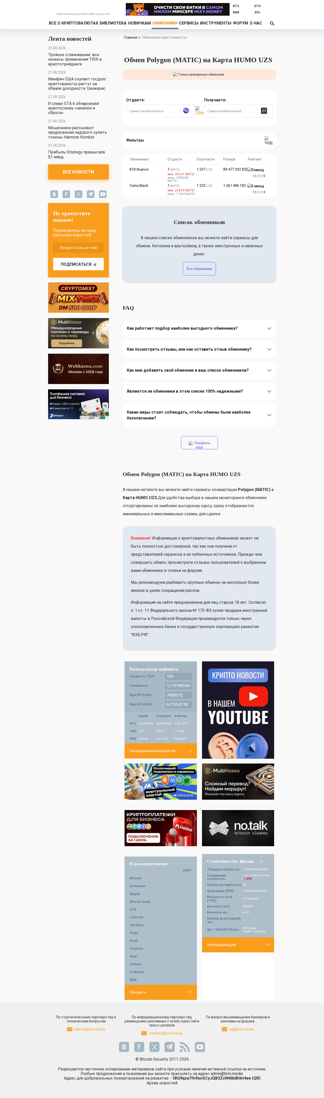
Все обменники (199, 269)
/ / (259, 176)
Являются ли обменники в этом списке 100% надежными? (185, 391)
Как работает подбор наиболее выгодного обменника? (182, 328)
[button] (187, 111)
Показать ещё (202, 445)
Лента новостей (69, 38)
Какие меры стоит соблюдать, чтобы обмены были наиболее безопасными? (189, 415)
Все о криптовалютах (73, 23)
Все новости (78, 171)
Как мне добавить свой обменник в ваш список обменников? (188, 370)
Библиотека (113, 23)
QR (256, 1078)
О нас (256, 23)
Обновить (138, 992)
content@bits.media (166, 1033)
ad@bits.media (241, 1029)
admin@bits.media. (227, 1073)
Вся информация (221, 945)
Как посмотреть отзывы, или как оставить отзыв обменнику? (189, 349)
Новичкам (139, 23)
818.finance (139, 169)
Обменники (164, 23)
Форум (240, 23)
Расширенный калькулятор (153, 751)
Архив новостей (162, 1083)
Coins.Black (139, 186)
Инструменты (215, 23)
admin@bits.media (89, 1029)
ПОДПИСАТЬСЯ (76, 264)
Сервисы (188, 23)
